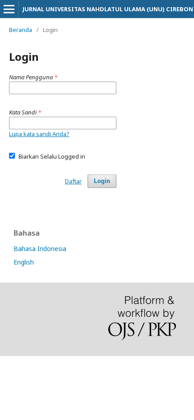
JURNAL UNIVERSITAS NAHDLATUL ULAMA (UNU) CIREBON (108, 9)
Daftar (73, 181)
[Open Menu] (9, 9)
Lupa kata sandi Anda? (39, 134)
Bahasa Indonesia (40, 248)
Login (102, 181)
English (24, 262)
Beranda (20, 30)
